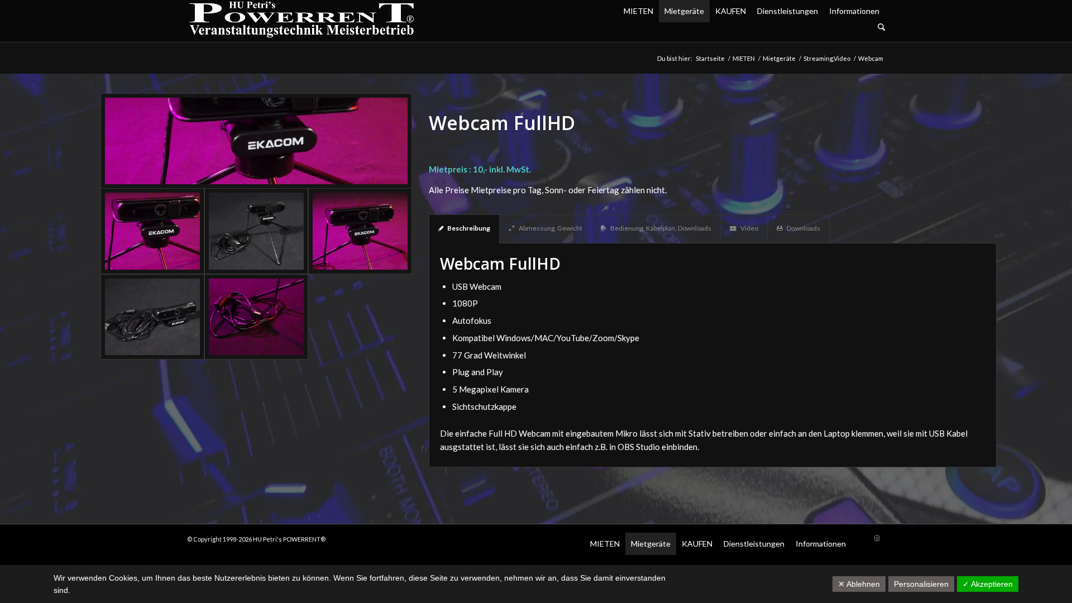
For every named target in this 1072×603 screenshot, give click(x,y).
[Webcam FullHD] (256, 141)
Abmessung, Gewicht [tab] (550, 228)
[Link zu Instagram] (876, 538)
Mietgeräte (684, 11)
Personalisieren (921, 584)
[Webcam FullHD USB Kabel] (152, 317)
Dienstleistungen (787, 11)
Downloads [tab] (803, 228)
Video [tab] (749, 228)
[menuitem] (751, 27)
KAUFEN (730, 11)
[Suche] (881, 27)
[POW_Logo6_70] (302, 21)
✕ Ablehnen (859, 584)
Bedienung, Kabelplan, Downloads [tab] (660, 228)
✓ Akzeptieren (988, 584)
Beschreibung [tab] (468, 228)
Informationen (854, 11)
